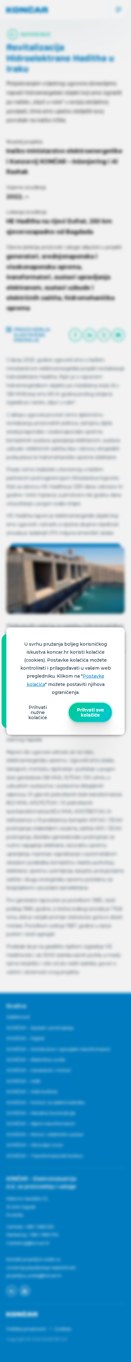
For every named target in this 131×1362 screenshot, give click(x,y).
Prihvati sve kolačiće (90, 712)
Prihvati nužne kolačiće (37, 712)
